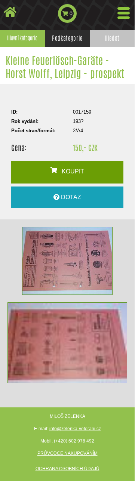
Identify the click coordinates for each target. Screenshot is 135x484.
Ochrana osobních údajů (67, 468)
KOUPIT (70, 171)
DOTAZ (70, 197)
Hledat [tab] (112, 38)
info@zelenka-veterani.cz (75, 428)
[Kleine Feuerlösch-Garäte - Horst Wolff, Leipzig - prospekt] (67, 261)
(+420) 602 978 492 (74, 441)
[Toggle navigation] (124, 13)
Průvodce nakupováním (67, 453)
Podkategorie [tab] (67, 38)
